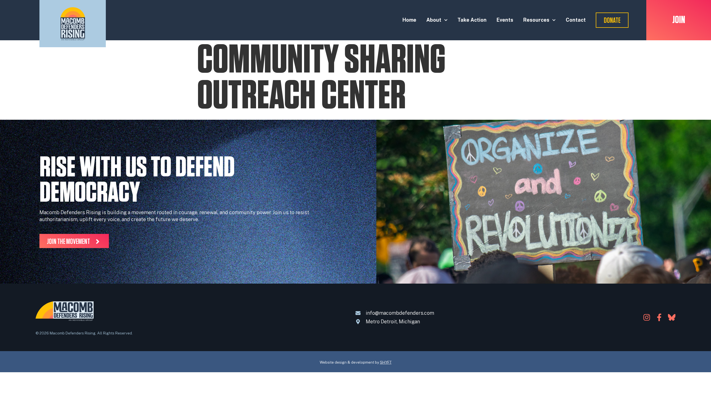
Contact (576, 20)
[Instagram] (646, 317)
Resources (536, 20)
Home (409, 20)
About (433, 20)
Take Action (472, 20)
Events (505, 20)
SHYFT (386, 362)
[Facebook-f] (659, 317)
